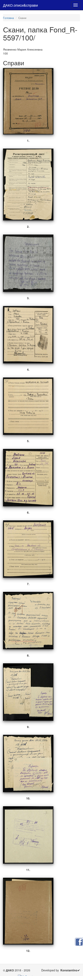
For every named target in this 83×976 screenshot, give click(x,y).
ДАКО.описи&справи (20, 5)
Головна (8, 18)
